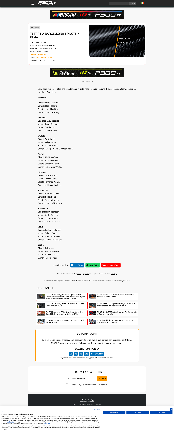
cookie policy (10, 422)
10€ (86, 354)
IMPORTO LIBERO (97, 354)
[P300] (87, 77)
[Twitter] (49, 60)
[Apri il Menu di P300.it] (33, 3)
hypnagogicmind (49, 45)
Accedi (79, 274)
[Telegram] (53, 60)
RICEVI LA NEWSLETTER (88, 371)
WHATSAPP (93, 265)
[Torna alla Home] (87, 402)
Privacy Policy (96, 409)
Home (83, 81)
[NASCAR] (87, 19)
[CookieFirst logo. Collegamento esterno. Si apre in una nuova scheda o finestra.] (2, 412)
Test (37, 28)
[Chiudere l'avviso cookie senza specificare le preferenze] (171, 409)
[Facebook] (40, 60)
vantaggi (114, 274)
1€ (71, 354)
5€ (81, 354)
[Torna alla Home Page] (46, 5)
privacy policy (47, 423)
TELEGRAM (78, 265)
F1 (32, 28)
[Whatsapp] (44, 60)
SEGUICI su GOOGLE (111, 265)
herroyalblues (36, 45)
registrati (86, 274)
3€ (76, 354)
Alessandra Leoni (39, 42)
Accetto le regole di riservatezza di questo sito (88, 385)
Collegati (33, 57)
